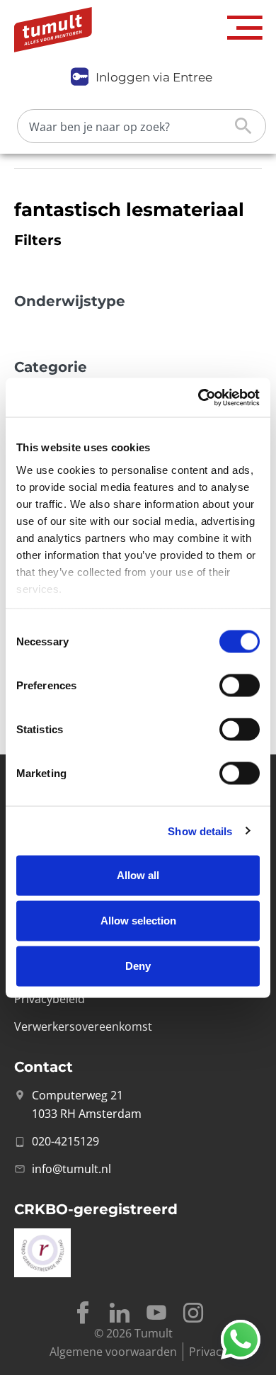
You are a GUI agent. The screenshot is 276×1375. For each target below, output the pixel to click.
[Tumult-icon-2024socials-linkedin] (119, 1312)
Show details (200, 831)
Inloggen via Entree (154, 77)
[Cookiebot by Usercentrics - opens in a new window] (198, 397)
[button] (245, 28)
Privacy (208, 1351)
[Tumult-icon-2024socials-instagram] (193, 1312)
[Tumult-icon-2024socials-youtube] (156, 1312)
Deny (138, 966)
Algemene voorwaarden (113, 1351)
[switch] (239, 685)
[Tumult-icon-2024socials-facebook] (82, 1312)
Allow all (138, 875)
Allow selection (138, 921)
